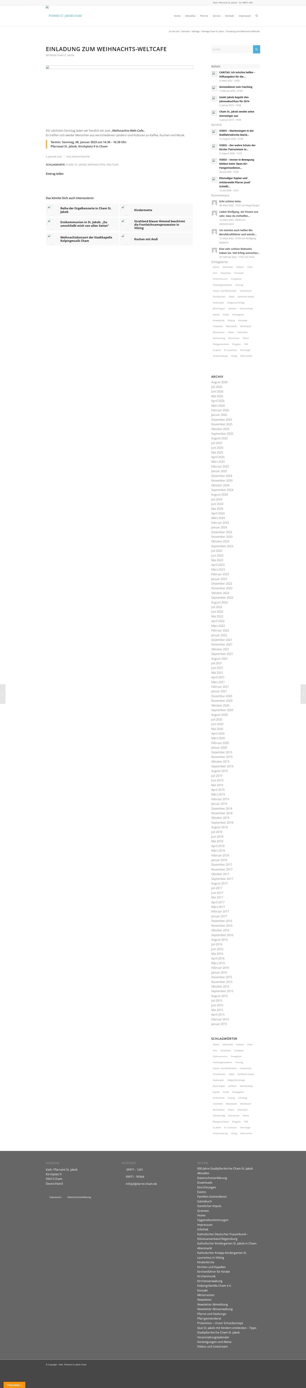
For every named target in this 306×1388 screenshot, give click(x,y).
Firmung (239, 285)
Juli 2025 (216, 443)
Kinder (226, 314)
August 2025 (219, 438)
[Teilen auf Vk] (152, 184)
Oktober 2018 (220, 818)
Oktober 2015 (220, 986)
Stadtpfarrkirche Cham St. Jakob (218, 1332)
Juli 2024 (216, 499)
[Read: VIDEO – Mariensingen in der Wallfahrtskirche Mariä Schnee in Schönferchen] (214, 132)
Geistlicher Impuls (246, 296)
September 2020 (222, 710)
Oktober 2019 (220, 761)
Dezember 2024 (221, 476)
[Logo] (64, 16)
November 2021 (222, 644)
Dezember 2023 (221, 532)
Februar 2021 (220, 687)
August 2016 (219, 940)
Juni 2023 (217, 555)
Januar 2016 (219, 972)
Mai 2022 (217, 616)
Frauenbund (245, 290)
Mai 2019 (217, 785)
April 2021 (218, 677)
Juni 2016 (217, 949)
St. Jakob (80, 164)
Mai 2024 (217, 509)
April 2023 (218, 565)
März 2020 (218, 738)
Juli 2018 (216, 832)
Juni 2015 (217, 1005)
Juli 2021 (216, 663)
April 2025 (218, 457)
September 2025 (222, 434)
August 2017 (219, 883)
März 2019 (218, 794)
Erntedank (239, 273)
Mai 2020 (217, 729)
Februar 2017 (220, 911)
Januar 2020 (219, 747)
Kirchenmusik (206, 1276)
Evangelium (236, 278)
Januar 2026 (219, 415)
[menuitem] (177, 16)
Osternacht (242, 332)
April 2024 (218, 513)
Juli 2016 (216, 944)
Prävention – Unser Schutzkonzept (220, 1323)
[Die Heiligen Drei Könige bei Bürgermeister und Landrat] (303, 694)
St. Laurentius (230, 350)
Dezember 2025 (221, 420)
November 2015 (222, 982)
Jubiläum (232, 308)
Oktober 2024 (220, 485)
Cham (69, 164)
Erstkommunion (220, 278)
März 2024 (218, 518)
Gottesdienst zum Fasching (235, 87)
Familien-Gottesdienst (212, 1197)
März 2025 (218, 462)
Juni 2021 (217, 668)
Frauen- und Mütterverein (225, 290)
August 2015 (219, 996)
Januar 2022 (219, 635)
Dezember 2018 (221, 808)
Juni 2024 (217, 504)
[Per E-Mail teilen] (185, 184)
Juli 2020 (216, 719)
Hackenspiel (218, 302)
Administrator (81, 156)
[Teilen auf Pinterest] (103, 184)
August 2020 (219, 715)
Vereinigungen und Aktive (214, 1342)
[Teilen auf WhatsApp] (87, 184)
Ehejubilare (226, 273)
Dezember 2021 (221, 640)
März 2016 (218, 963)
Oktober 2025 (220, 429)
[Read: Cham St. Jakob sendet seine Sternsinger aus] (214, 113)
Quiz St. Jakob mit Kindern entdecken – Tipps (226, 1328)
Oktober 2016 (220, 930)
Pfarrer (246, 338)
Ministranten (219, 332)
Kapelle (216, 314)
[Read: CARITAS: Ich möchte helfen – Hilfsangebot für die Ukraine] (214, 74)
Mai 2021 (217, 673)
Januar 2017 (219, 916)
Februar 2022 (220, 630)
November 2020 (222, 701)
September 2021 (222, 654)
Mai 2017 (217, 897)
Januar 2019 (219, 804)
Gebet (231, 296)
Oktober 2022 (220, 593)
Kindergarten (238, 314)
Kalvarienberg (246, 308)
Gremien (203, 1211)
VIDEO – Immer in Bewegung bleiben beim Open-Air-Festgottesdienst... (236, 163)
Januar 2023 (219, 579)
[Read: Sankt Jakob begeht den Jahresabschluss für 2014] (214, 98)
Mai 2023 (217, 560)
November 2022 (222, 588)
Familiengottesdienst (222, 285)
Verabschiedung (220, 355)
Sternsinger (245, 350)
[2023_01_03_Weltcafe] (119, 94)
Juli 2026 (216, 387)
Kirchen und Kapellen (211, 1267)
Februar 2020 (220, 743)
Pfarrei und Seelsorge (211, 1314)
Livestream (218, 326)
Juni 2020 (217, 724)
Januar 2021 (219, 691)
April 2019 (218, 790)
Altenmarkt (228, 267)
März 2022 (218, 626)
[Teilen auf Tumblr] (136, 184)
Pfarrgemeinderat (221, 344)
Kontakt (202, 1290)
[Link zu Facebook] (257, 2)
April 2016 (218, 958)
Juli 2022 (216, 607)
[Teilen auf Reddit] (169, 184)
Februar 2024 (220, 523)
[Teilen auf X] (71, 184)
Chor (215, 273)
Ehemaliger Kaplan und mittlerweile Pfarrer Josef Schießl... (234, 182)
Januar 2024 (219, 527)
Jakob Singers (219, 308)
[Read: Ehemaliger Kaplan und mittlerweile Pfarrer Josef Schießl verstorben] (214, 179)
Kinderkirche (218, 320)
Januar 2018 (219, 860)
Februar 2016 (220, 968)
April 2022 (218, 621)
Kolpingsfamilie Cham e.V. (214, 1286)
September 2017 (222, 879)
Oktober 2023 (220, 541)
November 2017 (222, 869)
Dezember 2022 (221, 584)
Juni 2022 (217, 612)
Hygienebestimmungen (212, 1220)
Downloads (204, 1182)
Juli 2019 (216, 776)
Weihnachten (96, 164)
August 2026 (219, 382)
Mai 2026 (217, 396)
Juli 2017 (216, 888)
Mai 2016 (217, 954)
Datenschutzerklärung (212, 1178)
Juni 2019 (217, 780)
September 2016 (222, 935)
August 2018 (219, 827)
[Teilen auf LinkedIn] (120, 184)
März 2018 (218, 851)
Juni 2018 (217, 837)
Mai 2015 (217, 1010)
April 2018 (218, 846)
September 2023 (222, 546)
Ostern (231, 332)
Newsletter (204, 1300)
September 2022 (222, 598)
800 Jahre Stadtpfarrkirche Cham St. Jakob (225, 1168)
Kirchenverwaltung (209, 1281)
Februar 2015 (220, 1019)
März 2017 (218, 907)
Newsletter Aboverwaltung (215, 1309)
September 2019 (222, 766)
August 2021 (219, 659)
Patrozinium (233, 338)
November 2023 (222, 537)
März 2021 (218, 682)
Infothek (202, 1229)
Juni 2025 (217, 448)
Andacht (240, 267)
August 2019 (219, 771)
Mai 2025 (217, 452)
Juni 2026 (217, 391)
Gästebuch (204, 1201)
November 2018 (222, 813)
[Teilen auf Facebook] (54, 184)
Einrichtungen (206, 1187)
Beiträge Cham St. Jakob (60, 55)
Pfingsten (236, 344)
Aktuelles (203, 1173)
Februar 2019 (220, 799)
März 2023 (218, 569)
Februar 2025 (220, 466)
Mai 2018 (217, 841)
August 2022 (219, 602)
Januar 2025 (219, 471)
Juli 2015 (216, 1000)
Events (201, 1192)
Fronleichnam (219, 296)
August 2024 (219, 494)
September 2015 (222, 991)
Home (201, 1215)
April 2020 (218, 733)
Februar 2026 (220, 410)
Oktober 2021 (220, 649)
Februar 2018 (220, 855)
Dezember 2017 (221, 865)
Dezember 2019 (221, 752)
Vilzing (234, 355)
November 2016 (222, 926)
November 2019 (222, 757)
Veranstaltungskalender (213, 1337)
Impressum (204, 1225)
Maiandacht (231, 326)
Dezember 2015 (221, 977)
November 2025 (222, 424)
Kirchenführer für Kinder (213, 1272)
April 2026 (218, 401)
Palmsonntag (219, 338)
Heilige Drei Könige (236, 302)
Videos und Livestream (212, 1346)
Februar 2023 (220, 574)
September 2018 (222, 822)
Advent (216, 267)
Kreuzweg (242, 320)
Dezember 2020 (221, 696)
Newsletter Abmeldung (212, 1304)
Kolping (231, 320)
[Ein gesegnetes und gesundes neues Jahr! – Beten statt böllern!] (2, 694)
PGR (246, 344)
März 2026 (218, 406)
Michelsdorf (245, 326)
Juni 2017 (217, 893)
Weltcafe (113, 164)
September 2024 (222, 490)
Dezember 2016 (221, 921)
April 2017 (218, 902)
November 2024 (222, 480)
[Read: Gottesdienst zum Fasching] (214, 88)
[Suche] (256, 16)
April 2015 (218, 1014)
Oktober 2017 (220, 874)
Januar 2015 (219, 1024)
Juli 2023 (216, 551)
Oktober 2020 (220, 705)
